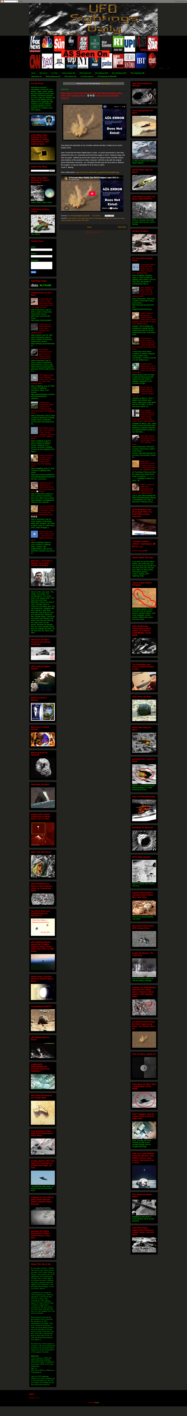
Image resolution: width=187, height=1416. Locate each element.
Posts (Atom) (97, 232)
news (110, 218)
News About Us (36, 76)
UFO (83, 220)
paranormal (116, 218)
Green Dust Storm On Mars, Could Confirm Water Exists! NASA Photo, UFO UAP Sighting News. (42, 461)
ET (93, 218)
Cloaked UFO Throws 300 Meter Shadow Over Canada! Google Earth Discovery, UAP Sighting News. (43, 408)
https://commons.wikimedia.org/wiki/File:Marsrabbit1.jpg (97, 172)
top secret (78, 220)
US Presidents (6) (85, 73)
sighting (63, 220)
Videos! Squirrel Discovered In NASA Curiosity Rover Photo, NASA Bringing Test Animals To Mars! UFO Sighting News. (144, 318)
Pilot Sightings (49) (101, 73)
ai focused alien (71, 218)
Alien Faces (43, 73)
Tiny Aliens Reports (87, 76)
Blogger (97, 1402)
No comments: (96, 215)
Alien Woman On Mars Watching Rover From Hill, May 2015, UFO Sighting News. (143, 292)
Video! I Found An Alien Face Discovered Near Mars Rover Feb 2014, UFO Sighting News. (143, 489)
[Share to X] (109, 216)
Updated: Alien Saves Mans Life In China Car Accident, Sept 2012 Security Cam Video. (144, 368)
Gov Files (54, 73)
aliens (90, 218)
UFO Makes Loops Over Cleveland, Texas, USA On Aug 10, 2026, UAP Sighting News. (42, 379)
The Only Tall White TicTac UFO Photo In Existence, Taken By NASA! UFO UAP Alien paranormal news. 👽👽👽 (42, 511)
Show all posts (105, 83)
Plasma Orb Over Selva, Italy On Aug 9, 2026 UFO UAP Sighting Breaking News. (42, 536)
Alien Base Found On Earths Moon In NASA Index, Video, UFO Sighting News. (144, 440)
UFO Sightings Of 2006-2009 (107, 76)
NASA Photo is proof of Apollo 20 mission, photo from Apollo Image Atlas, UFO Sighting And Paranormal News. (144, 344)
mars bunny (98, 218)
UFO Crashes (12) (70, 76)
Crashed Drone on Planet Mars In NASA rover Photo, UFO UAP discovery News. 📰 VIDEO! (43, 487)
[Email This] (106, 216)
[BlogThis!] (107, 216)
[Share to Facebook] (111, 216)
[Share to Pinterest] (113, 216)
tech (73, 220)
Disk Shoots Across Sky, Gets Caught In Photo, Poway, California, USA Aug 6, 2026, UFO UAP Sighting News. (43, 433)
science (122, 218)
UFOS (87, 220)
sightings (68, 220)
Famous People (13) (68, 73)
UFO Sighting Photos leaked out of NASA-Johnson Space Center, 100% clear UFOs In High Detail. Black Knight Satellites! (143, 416)
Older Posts (122, 227)
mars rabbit (105, 218)
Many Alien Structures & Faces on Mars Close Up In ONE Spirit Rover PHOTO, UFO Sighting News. (144, 465)
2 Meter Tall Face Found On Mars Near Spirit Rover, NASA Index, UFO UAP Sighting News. (42, 303)
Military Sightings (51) (53, 76)
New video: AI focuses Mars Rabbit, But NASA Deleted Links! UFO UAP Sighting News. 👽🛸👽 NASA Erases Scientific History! (91, 95)
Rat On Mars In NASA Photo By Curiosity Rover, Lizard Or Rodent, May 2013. (143, 391)
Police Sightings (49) (137, 73)
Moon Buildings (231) (119, 73)
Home (33, 73)
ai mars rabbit (80, 218)
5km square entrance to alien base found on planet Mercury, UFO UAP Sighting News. (41, 354)
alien (86, 218)
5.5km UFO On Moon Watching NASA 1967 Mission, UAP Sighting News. (41, 328)
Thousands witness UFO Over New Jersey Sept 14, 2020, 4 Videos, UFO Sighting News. (143, 269)
